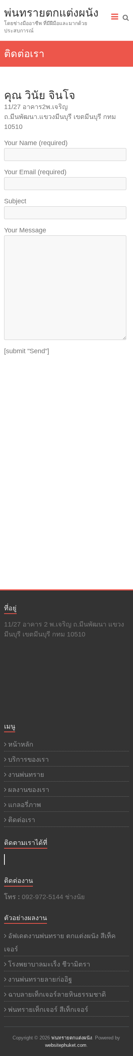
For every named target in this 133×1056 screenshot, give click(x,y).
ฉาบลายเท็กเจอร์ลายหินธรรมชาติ (57, 994)
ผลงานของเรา (28, 789)
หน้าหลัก (20, 744)
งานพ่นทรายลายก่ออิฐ (40, 979)
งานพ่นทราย (26, 774)
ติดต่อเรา (21, 820)
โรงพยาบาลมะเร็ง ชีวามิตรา (49, 964)
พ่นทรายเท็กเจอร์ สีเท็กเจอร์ (48, 1009)
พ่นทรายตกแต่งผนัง (51, 13)
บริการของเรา (28, 759)
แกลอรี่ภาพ (24, 804)
